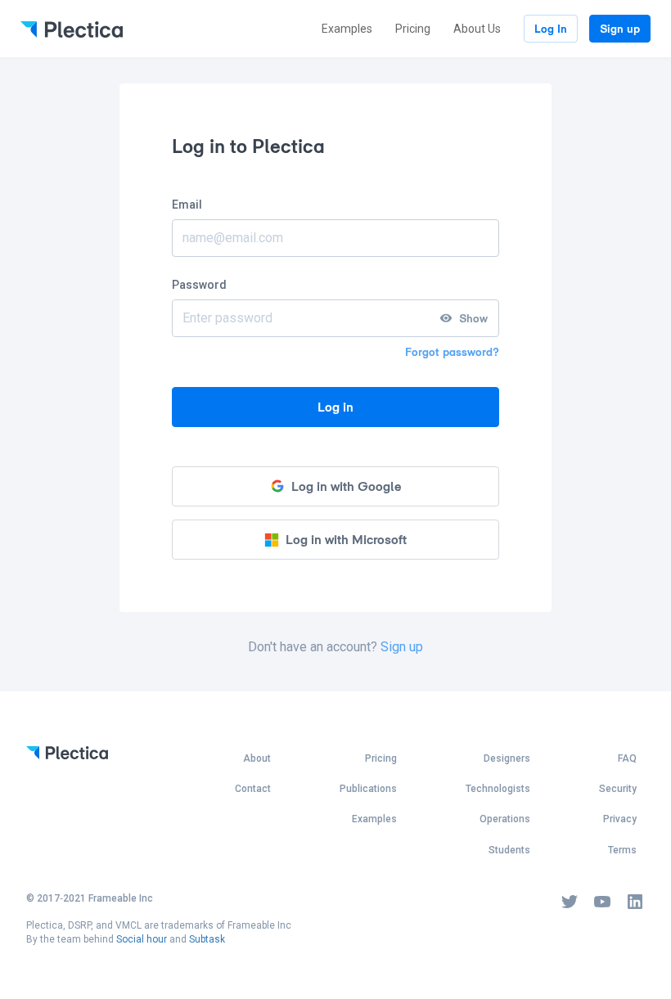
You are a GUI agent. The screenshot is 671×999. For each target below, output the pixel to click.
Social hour (141, 939)
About (257, 758)
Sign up (620, 28)
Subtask (207, 939)
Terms (622, 850)
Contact (253, 788)
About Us (477, 28)
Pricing (412, 28)
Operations (505, 819)
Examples (347, 28)
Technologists (498, 788)
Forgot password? (452, 351)
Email (187, 204)
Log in (335, 407)
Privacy (620, 819)
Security (618, 788)
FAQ (627, 758)
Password (199, 284)
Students (509, 850)
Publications (368, 788)
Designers (507, 758)
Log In (550, 28)
